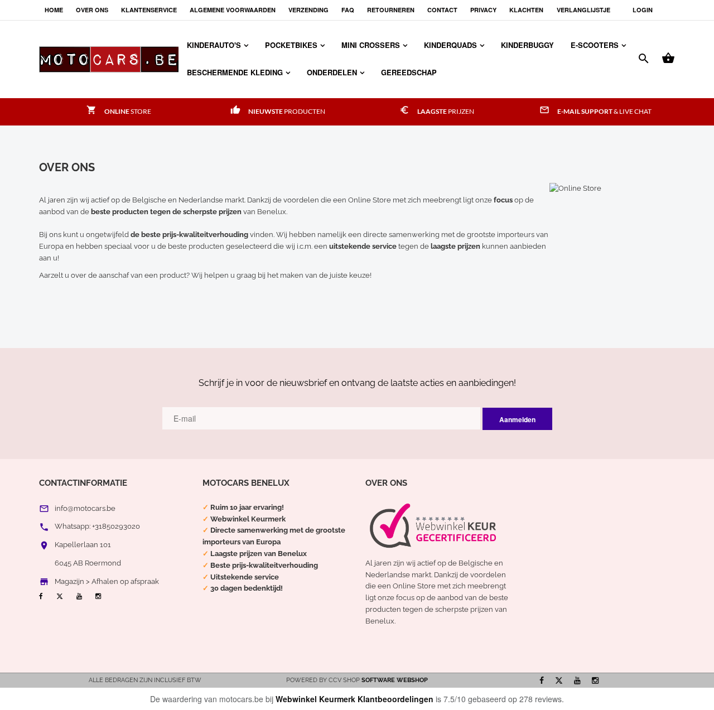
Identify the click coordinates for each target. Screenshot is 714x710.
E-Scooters (595, 45)
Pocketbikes (291, 45)
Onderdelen (332, 72)
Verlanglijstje (583, 10)
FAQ (347, 10)
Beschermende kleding (235, 72)
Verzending (308, 10)
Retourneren (390, 10)
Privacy (483, 10)
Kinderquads (450, 45)
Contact (442, 10)
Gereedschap (409, 72)
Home (54, 10)
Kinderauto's (214, 45)
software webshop (394, 680)
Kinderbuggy (527, 45)
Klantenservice (149, 10)
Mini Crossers (370, 45)
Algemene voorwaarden (233, 10)
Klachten (526, 10)
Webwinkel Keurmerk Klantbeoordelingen (354, 698)
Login (643, 10)
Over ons (92, 10)
